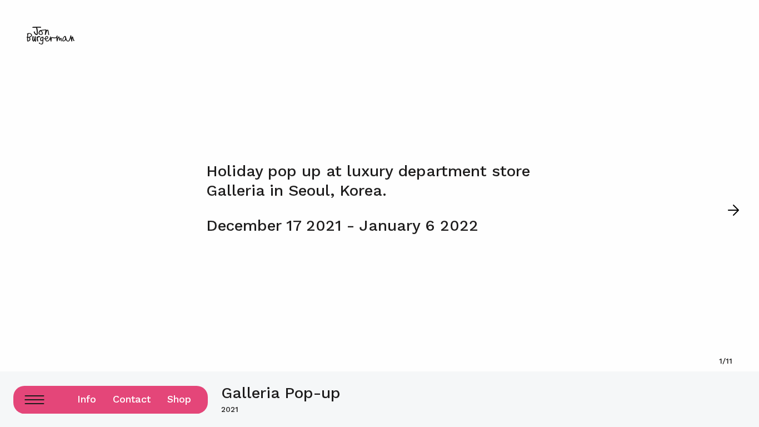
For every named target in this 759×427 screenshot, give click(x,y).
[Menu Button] (34, 400)
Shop (179, 399)
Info (86, 399)
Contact (132, 399)
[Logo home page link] (50, 35)
